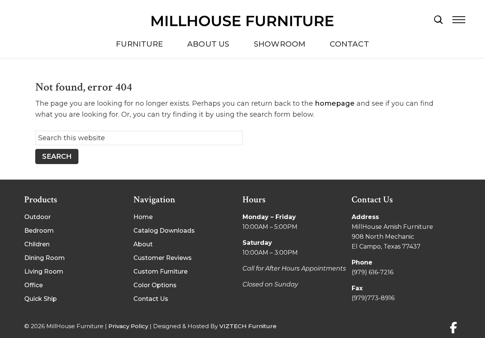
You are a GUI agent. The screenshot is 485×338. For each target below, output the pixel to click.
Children (37, 244)
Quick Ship (40, 298)
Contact (349, 44)
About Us (208, 44)
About (143, 244)
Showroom (280, 44)
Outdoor (37, 217)
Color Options (155, 285)
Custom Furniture (160, 271)
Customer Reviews (162, 257)
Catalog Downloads (164, 230)
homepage (335, 103)
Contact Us (150, 298)
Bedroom (39, 230)
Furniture (139, 44)
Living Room (43, 271)
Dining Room (44, 257)
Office (33, 285)
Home (143, 217)
